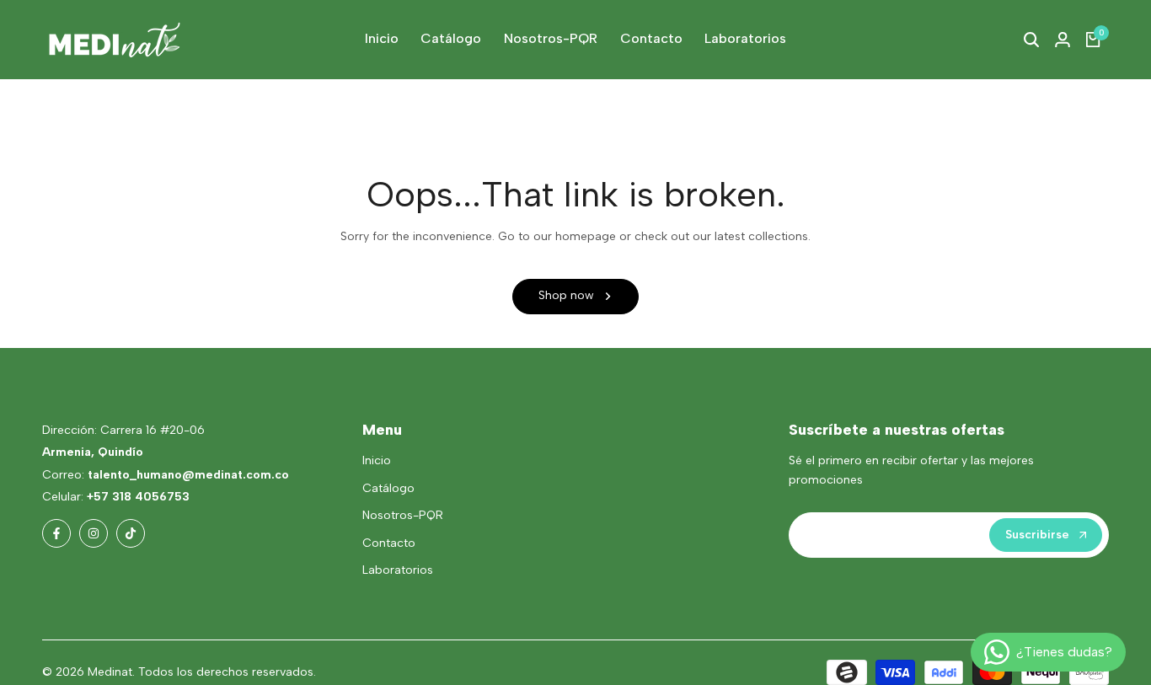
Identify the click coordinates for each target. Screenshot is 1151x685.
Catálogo (388, 488)
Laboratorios (397, 570)
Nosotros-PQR (402, 515)
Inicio (376, 460)
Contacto (388, 543)
